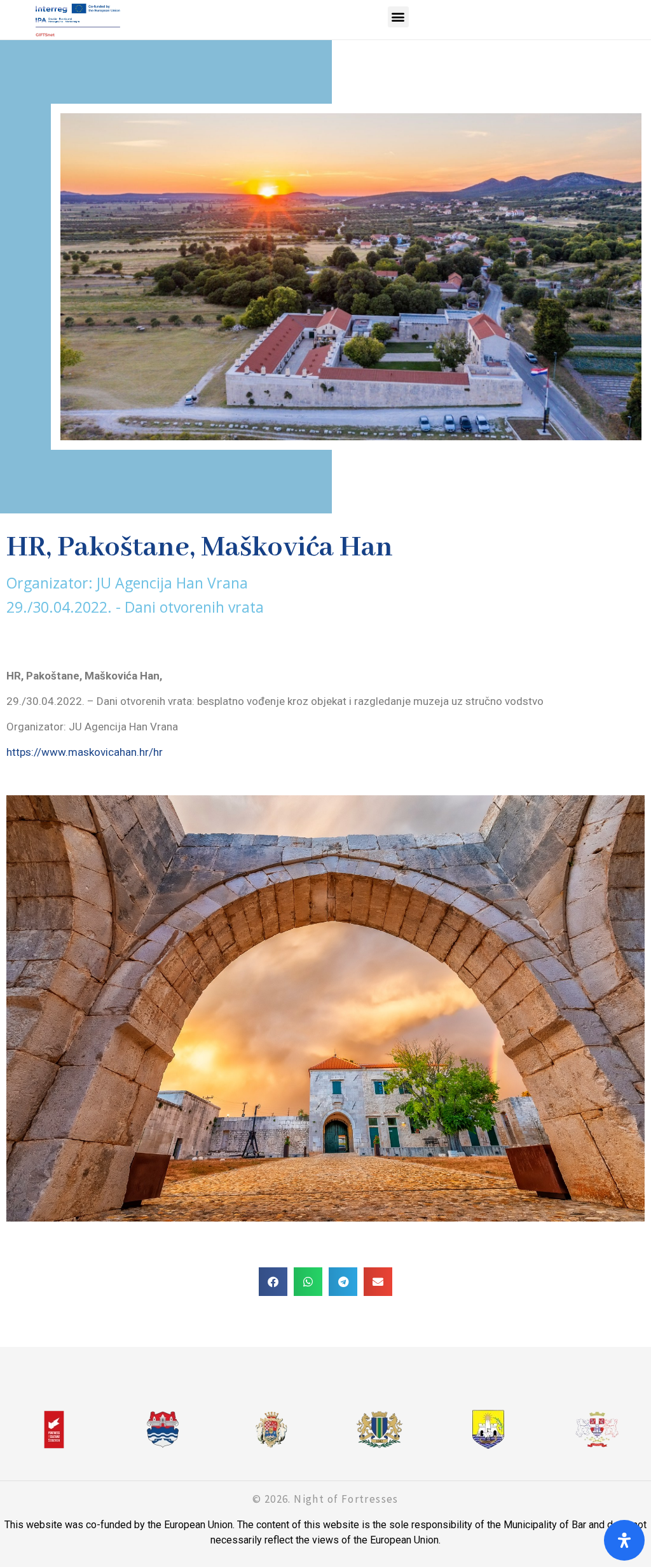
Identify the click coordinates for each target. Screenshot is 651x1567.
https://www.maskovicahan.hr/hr (84, 752)
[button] (398, 16)
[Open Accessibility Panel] (624, 1540)
